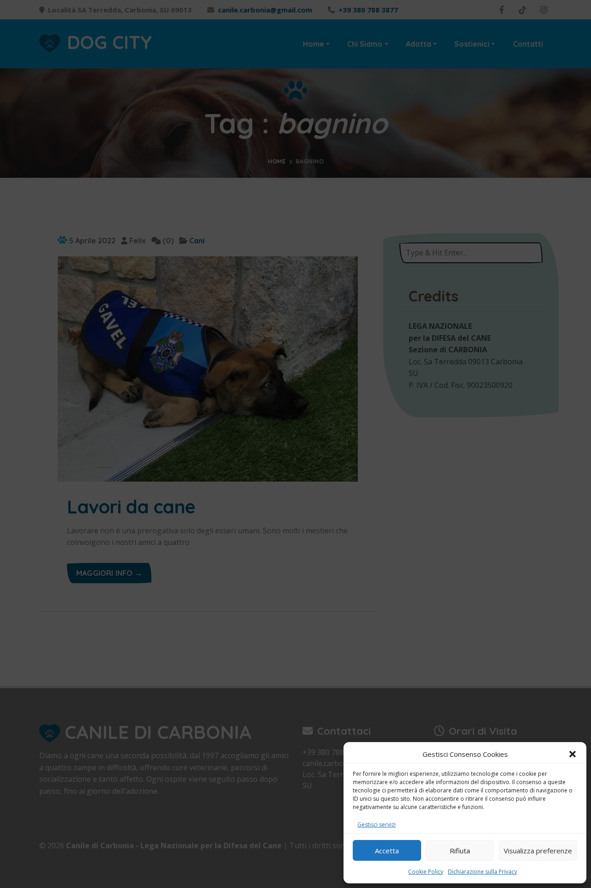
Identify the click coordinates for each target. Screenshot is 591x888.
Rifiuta (460, 850)
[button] (572, 754)
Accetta (387, 850)
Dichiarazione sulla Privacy (482, 872)
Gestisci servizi (376, 824)
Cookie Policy (425, 872)
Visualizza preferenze (538, 850)
